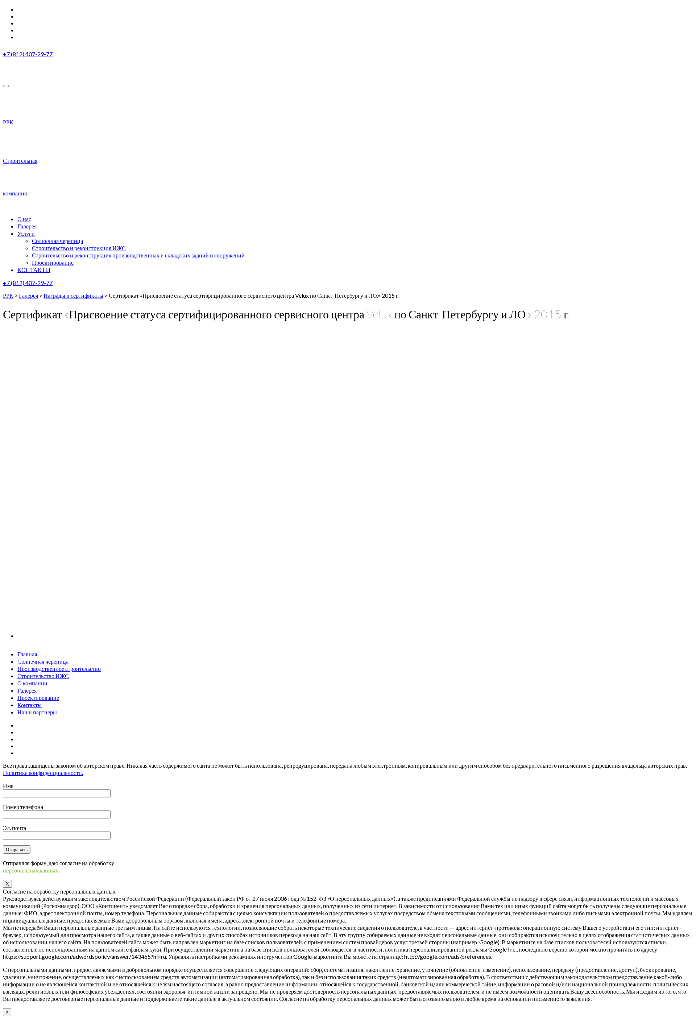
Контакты (29, 704)
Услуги (26, 233)
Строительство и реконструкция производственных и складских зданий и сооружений (138, 255)
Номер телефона (23, 806)
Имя (8, 785)
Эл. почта (14, 827)
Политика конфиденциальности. (43, 772)
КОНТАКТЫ (33, 269)
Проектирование (53, 262)
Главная (27, 654)
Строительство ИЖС (43, 675)
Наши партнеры (37, 712)
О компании (32, 683)
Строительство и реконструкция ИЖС (79, 247)
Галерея (27, 690)
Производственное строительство (59, 668)
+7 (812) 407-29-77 (28, 53)
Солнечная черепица (57, 240)
